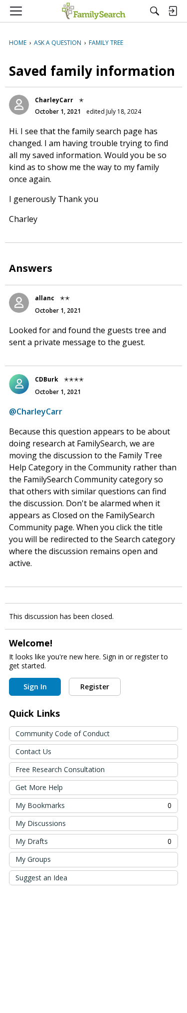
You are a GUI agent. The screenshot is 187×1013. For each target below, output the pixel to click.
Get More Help (39, 787)
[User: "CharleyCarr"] (19, 105)
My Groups (33, 859)
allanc (44, 298)
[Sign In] (173, 11)
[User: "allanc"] (19, 303)
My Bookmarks (93, 805)
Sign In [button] (35, 686)
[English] (93, 11)
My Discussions (40, 823)
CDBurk (46, 379)
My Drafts (93, 841)
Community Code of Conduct (62, 733)
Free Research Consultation (60, 769)
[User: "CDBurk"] (19, 384)
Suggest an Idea (41, 877)
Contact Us (33, 751)
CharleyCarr (54, 100)
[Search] (155, 11)
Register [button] (94, 686)
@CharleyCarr (35, 411)
